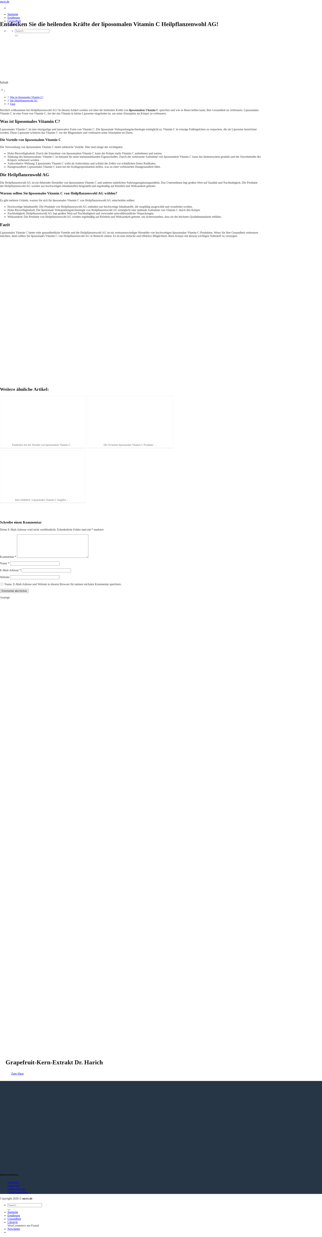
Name (4, 563)
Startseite (12, 14)
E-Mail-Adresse (10, 570)
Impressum (13, 1182)
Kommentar (8, 556)
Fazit (12, 103)
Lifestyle (12, 1222)
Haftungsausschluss (17, 1192)
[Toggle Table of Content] (3, 90)
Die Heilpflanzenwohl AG (23, 100)
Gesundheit (14, 1218)
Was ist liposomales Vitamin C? (26, 97)
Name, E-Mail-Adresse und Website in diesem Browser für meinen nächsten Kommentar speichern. (62, 584)
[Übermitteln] (16, 35)
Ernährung (13, 17)
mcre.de (4, 1)
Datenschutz (13, 1185)
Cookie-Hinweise (16, 1188)
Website (4, 577)
